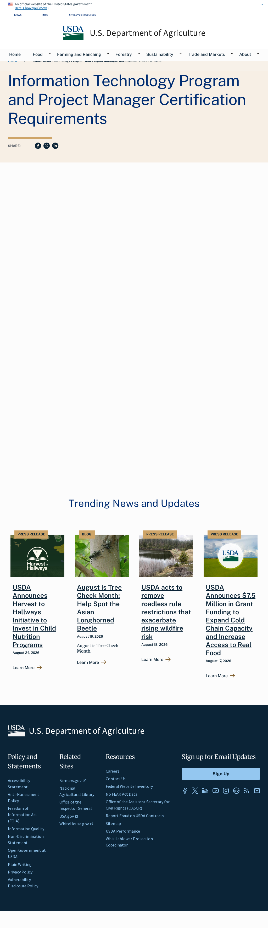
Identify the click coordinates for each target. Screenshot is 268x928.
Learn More (24, 667)
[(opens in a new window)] (185, 791)
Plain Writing (20, 864)
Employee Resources (82, 15)
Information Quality (26, 828)
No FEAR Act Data (121, 794)
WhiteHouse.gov (74, 823)
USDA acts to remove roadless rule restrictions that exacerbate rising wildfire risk (166, 612)
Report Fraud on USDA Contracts (135, 815)
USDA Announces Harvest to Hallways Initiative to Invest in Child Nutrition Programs (34, 616)
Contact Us (116, 778)
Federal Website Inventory (129, 786)
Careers (112, 771)
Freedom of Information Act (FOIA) (22, 814)
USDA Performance (123, 831)
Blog (45, 15)
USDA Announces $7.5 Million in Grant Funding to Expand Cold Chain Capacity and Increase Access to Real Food (230, 620)
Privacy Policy (20, 872)
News (17, 15)
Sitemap (113, 823)
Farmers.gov (70, 780)
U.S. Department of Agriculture (147, 32)
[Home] (74, 38)
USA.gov (66, 816)
